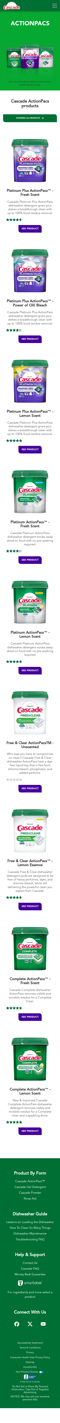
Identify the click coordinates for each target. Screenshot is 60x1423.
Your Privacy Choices (27, 1372)
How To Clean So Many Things (30, 1228)
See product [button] (30, 229)
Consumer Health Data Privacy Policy (30, 1357)
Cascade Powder (30, 1192)
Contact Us (30, 1263)
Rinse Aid (30, 1198)
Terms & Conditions (30, 1348)
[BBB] (30, 1377)
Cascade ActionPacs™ (30, 1181)
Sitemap (30, 1362)
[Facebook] (16, 1322)
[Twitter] (30, 1322)
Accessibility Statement (30, 1343)
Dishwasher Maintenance (30, 1233)
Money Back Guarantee (30, 1274)
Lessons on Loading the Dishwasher (30, 1222)
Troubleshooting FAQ (30, 1239)
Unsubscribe (30, 1367)
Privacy (30, 1352)
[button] (54, 6)
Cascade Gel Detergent (30, 1187)
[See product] (30, 187)
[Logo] (11, 7)
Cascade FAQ (30, 1268)
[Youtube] (43, 1322)
